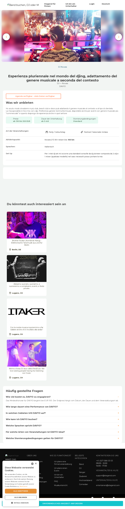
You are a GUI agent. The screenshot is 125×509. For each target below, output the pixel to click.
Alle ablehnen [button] (20, 497)
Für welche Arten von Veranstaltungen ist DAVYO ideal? (35, 432)
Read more (23, 486)
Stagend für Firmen (50, 5)
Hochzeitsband (85, 480)
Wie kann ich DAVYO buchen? (21, 419)
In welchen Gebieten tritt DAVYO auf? (26, 413)
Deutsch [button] (106, 4)
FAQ (56, 481)
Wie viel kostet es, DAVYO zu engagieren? (28, 397)
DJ (80, 468)
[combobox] (32, 464)
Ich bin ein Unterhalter (71, 5)
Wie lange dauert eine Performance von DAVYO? (32, 407)
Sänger (82, 472)
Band (81, 464)
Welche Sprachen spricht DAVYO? (24, 425)
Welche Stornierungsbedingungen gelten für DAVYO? (34, 438)
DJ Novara (62, 67)
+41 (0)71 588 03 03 (104, 461)
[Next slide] (118, 37)
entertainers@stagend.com (108, 485)
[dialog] (20, 484)
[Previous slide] (6, 37)
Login (91, 4)
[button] (21, 502)
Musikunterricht (61, 485)
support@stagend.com (106, 475)
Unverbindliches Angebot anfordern (62, 503)
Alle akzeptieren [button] (20, 491)
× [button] (36, 463)
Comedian (83, 484)
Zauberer (83, 476)
